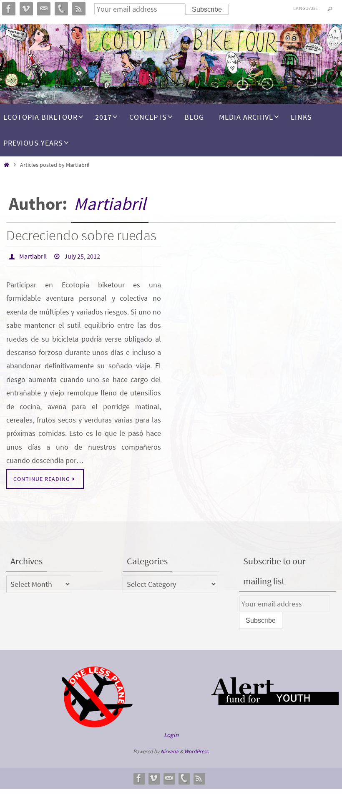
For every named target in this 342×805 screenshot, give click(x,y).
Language (305, 8)
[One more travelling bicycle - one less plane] (97, 723)
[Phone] (184, 775)
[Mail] (168, 775)
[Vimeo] (153, 775)
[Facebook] (138, 775)
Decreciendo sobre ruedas (81, 235)
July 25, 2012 (82, 255)
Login (171, 732)
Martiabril (110, 203)
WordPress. (196, 749)
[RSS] (199, 775)
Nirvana (170, 749)
